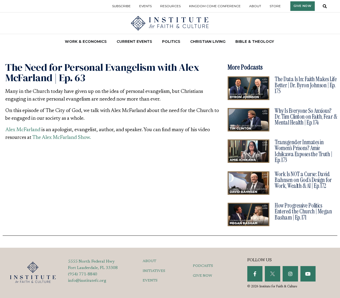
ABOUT (149, 261)
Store (275, 6)
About (255, 6)
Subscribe (121, 6)
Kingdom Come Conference (215, 6)
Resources (170, 6)
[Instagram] (290, 274)
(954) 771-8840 (82, 274)
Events (145, 6)
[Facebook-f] (255, 274)
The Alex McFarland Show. (61, 137)
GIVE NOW (202, 276)
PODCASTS (203, 266)
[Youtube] (308, 274)
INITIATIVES (154, 271)
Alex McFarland (22, 130)
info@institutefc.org (87, 281)
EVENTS (150, 281)
